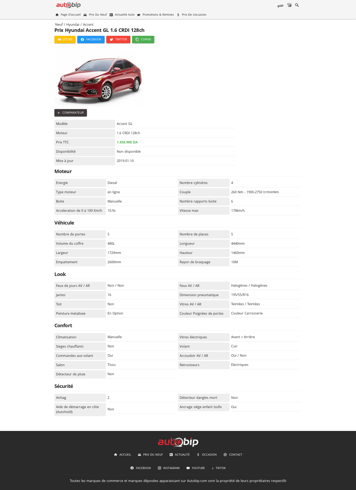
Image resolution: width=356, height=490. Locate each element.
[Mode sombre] (289, 5)
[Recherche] (297, 5)
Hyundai (72, 24)
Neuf (59, 24)
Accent (88, 24)
